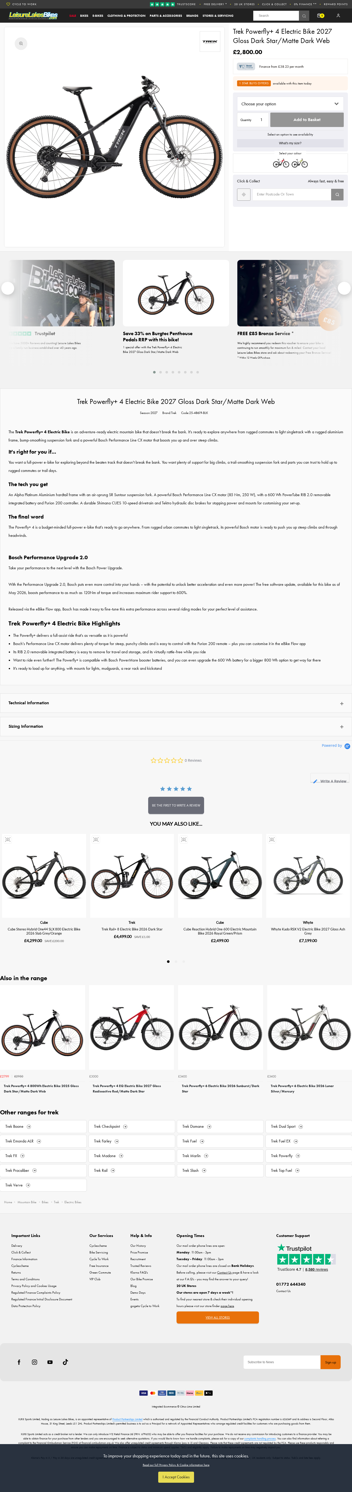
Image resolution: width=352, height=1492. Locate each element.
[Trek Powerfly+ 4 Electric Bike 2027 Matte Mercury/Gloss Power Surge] (299, 163)
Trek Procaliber (17, 1170)
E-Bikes (98, 15)
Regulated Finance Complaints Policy (35, 1292)
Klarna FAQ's (139, 1272)
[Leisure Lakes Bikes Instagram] (34, 1362)
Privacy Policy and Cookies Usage (33, 1286)
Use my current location (243, 195)
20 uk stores (244, 4)
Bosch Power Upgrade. (104, 568)
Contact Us (283, 1291)
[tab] (329, 777)
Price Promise (139, 1252)
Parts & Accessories (166, 15)
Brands (192, 15)
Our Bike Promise (141, 1279)
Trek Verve (14, 1185)
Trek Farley (102, 1141)
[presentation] (7, 288)
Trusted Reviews (140, 1266)
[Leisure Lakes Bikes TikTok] (65, 1362)
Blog (133, 1286)
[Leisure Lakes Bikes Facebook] (19, 1362)
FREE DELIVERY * (215, 4)
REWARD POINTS (336, 4)
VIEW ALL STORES (218, 1317)
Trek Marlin (191, 1155)
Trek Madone (105, 1155)
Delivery (16, 1245)
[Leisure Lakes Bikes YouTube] (50, 1362)
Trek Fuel (189, 1141)
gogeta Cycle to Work (144, 1306)
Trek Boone (14, 1126)
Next (347, 1040)
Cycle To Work (98, 1259)
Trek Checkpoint (107, 1126)
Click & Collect (274, 4)
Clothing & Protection (126, 15)
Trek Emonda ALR (19, 1141)
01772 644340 (291, 1284)
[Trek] (210, 41)
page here (227, 1306)
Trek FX (11, 1155)
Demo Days (138, 1292)
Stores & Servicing (218, 15)
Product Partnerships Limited (127, 1419)
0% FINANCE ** (305, 4)
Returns (16, 1272)
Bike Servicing (98, 1252)
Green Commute (100, 1272)
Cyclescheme (20, 1266)
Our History (138, 1245)
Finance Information (24, 1259)
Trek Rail (100, 1170)
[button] (154, 372)
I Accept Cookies (176, 1477)
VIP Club (94, 1279)
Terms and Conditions (25, 1279)
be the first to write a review (176, 805)
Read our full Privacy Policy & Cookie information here (176, 1464)
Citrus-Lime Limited (190, 1406)
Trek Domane (193, 1126)
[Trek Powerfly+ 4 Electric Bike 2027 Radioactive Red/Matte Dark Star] (281, 163)
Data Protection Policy (25, 1306)
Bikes (84, 15)
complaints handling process (260, 1438)
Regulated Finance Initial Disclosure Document (41, 1299)
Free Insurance (98, 1266)
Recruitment (138, 1259)
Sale (72, 15)
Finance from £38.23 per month (281, 66)
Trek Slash (190, 1170)
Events (134, 1299)
